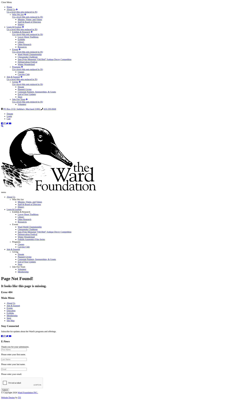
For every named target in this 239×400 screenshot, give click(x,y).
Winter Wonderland (26, 64)
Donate (21, 87)
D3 (19, 397)
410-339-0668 (50, 109)
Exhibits (21, 39)
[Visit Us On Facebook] (2, 123)
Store (20, 97)
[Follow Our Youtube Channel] (10, 123)
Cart (8, 119)
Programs (16, 67)
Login (9, 116)
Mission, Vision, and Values (30, 19)
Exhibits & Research (21, 32)
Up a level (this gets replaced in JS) (22, 12)
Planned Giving (24, 89)
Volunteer (22, 104)
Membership (23, 272)
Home (9, 7)
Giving (15, 82)
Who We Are (18, 14)
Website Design (8, 397)
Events (15, 49)
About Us (11, 9)
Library (21, 42)
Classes (21, 72)
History (21, 24)
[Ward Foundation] (48, 190)
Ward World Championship (30, 54)
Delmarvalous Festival (27, 62)
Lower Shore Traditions (28, 37)
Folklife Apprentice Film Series (31, 239)
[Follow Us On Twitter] (7, 123)
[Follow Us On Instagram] (5, 123)
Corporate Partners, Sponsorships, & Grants (37, 92)
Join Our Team (18, 99)
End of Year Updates (27, 94)
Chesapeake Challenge (28, 57)
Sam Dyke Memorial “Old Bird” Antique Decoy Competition (44, 59)
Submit (5, 390)
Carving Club (24, 74)
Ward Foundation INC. (28, 392)
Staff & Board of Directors (29, 22)
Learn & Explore (14, 27)
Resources (22, 47)
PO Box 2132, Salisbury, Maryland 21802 (22, 109)
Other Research (24, 44)
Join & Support (13, 77)
